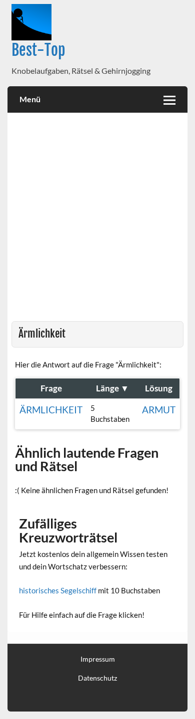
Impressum (97, 659)
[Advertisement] (97, 219)
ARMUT (159, 409)
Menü (30, 99)
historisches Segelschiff (57, 590)
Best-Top (39, 50)
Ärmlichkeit (51, 409)
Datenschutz (97, 678)
